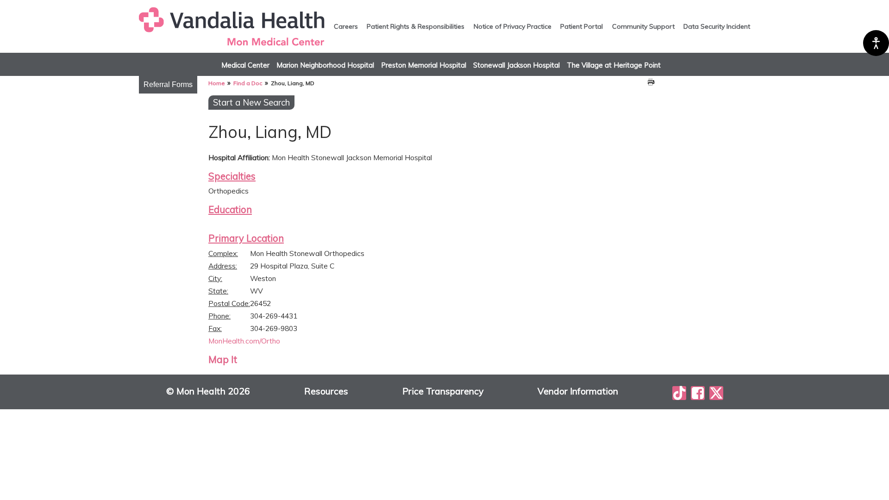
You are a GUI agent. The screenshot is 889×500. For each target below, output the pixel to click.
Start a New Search (251, 102)
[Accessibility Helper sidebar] (876, 43)
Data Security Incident (716, 26)
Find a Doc (247, 83)
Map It (222, 359)
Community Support (643, 26)
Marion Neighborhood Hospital (325, 65)
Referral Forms (168, 84)
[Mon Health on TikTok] (679, 393)
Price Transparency (442, 391)
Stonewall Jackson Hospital (516, 65)
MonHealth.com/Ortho (244, 340)
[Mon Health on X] (716, 393)
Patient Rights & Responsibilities (415, 26)
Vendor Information (578, 391)
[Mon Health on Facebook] (698, 393)
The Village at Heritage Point (614, 65)
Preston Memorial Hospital (423, 65)
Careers (346, 26)
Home (216, 83)
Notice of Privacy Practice (512, 26)
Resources (326, 391)
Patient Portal (581, 26)
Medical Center (245, 65)
